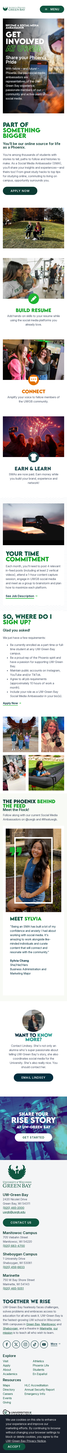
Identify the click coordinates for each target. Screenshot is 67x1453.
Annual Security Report (39, 1389)
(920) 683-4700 (14, 1246)
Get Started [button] (33, 1137)
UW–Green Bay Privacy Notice (26, 1441)
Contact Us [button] (21, 1222)
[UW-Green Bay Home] (14, 9)
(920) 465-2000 (13, 1208)
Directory (9, 1389)
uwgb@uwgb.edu (14, 1212)
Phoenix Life (41, 1365)
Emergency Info (34, 1394)
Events (7, 1398)
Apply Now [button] (20, 191)
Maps (6, 1385)
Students (38, 1369)
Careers (8, 1394)
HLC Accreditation (36, 1385)
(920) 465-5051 (13, 1288)
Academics (10, 1374)
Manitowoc (48, 1324)
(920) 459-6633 (14, 1267)
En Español (40, 1374)
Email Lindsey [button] (33, 1077)
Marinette (46, 1328)
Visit (5, 1361)
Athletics (38, 1361)
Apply (6, 1365)
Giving (7, 1402)
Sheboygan (10, 1328)
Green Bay (33, 1324)
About (7, 1369)
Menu (54, 9)
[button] (12, 703)
